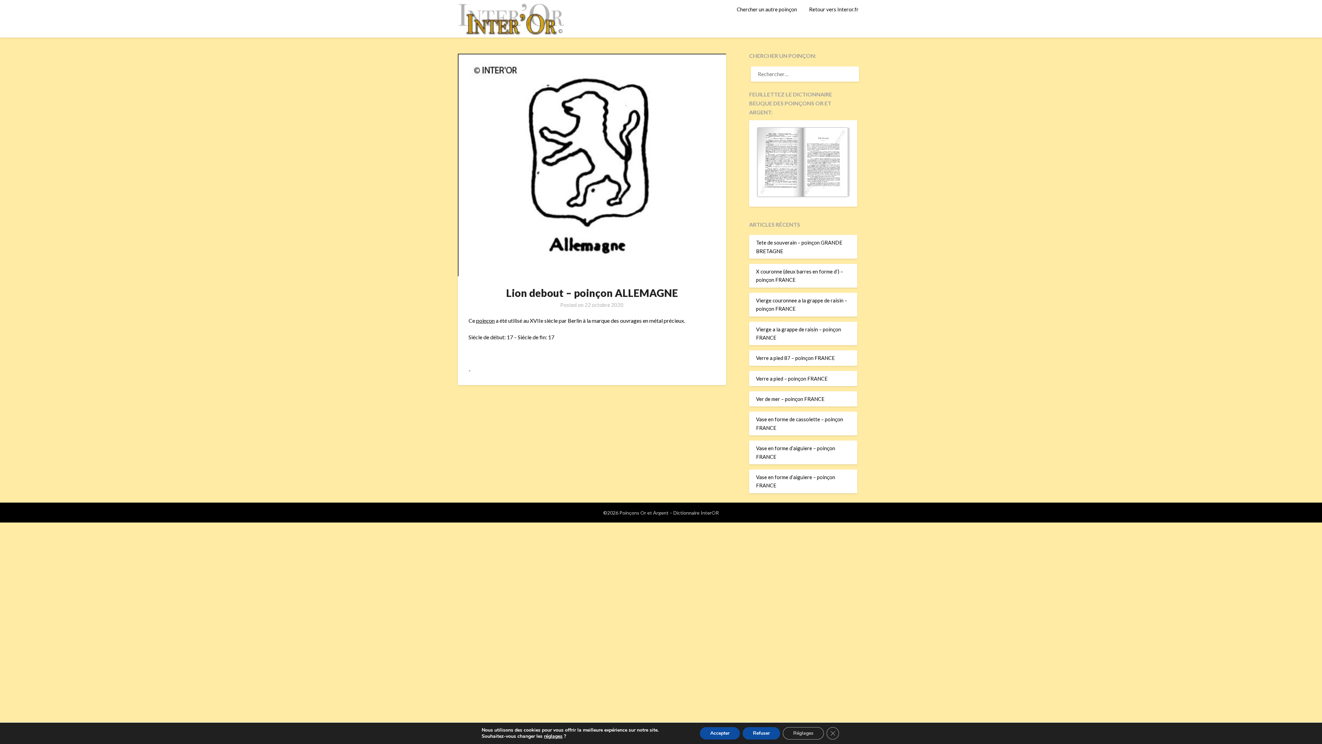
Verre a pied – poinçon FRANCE (792, 378)
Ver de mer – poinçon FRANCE (790, 399)
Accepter (720, 733)
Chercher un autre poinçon (767, 9)
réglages (553, 736)
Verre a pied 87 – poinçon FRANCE (795, 358)
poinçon (485, 320)
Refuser (761, 733)
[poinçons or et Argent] (803, 195)
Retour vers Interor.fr (834, 9)
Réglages (803, 733)
